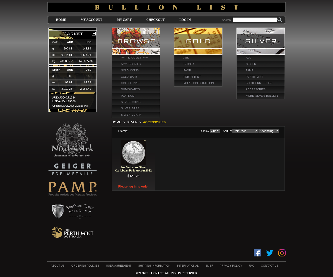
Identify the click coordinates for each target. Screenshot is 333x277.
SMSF (209, 265)
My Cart (124, 19)
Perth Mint (192, 76)
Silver (132, 122)
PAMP (187, 70)
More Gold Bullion (198, 83)
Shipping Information (154, 265)
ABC (186, 57)
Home (61, 19)
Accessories (131, 64)
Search (226, 20)
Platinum (128, 95)
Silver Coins (130, 102)
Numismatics (130, 89)
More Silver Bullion (262, 95)
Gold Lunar (130, 83)
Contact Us (269, 265)
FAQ (251, 265)
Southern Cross (259, 83)
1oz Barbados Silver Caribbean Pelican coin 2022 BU (133, 170)
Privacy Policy (231, 265)
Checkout (155, 19)
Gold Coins (130, 70)
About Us (58, 265)
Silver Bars (130, 108)
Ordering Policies (85, 265)
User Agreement (118, 265)
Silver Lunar (131, 114)
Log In (185, 19)
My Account (91, 19)
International (188, 265)
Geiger (188, 64)
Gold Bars (129, 76)
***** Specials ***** (134, 57)
